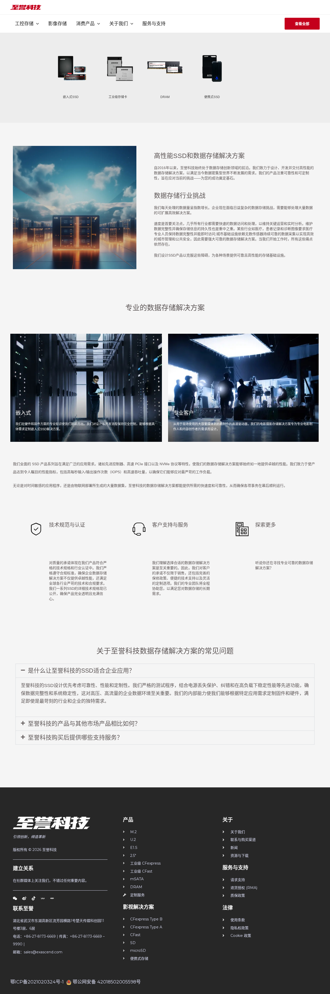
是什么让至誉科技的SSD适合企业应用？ (81, 670)
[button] (165, 671)
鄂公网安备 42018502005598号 (107, 982)
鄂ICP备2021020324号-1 (37, 982)
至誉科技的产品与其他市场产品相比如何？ (84, 723)
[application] (36, 24)
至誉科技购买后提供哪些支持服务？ (75, 737)
